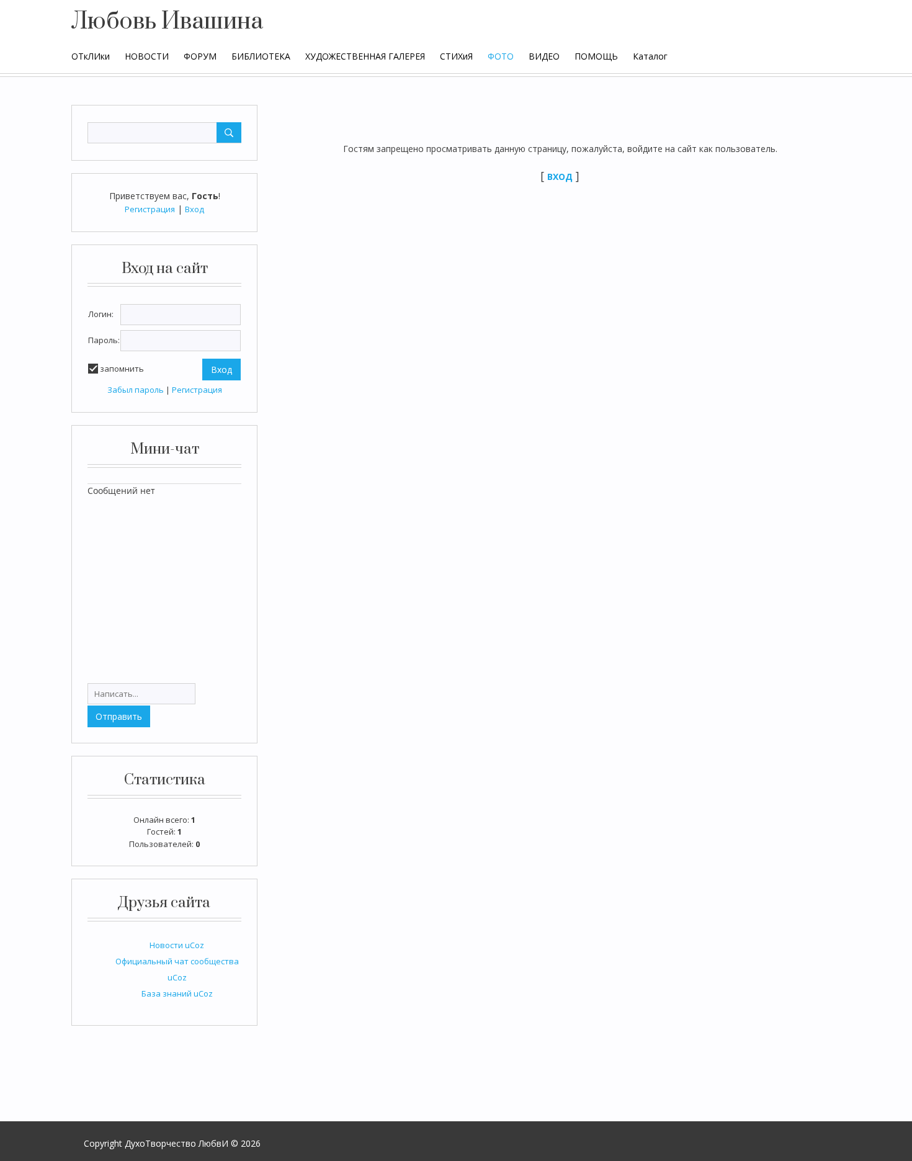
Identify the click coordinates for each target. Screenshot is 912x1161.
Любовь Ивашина (167, 22)
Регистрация (150, 209)
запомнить (122, 368)
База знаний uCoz (177, 993)
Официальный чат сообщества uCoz (177, 969)
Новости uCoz (177, 945)
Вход (194, 209)
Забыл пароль (135, 389)
